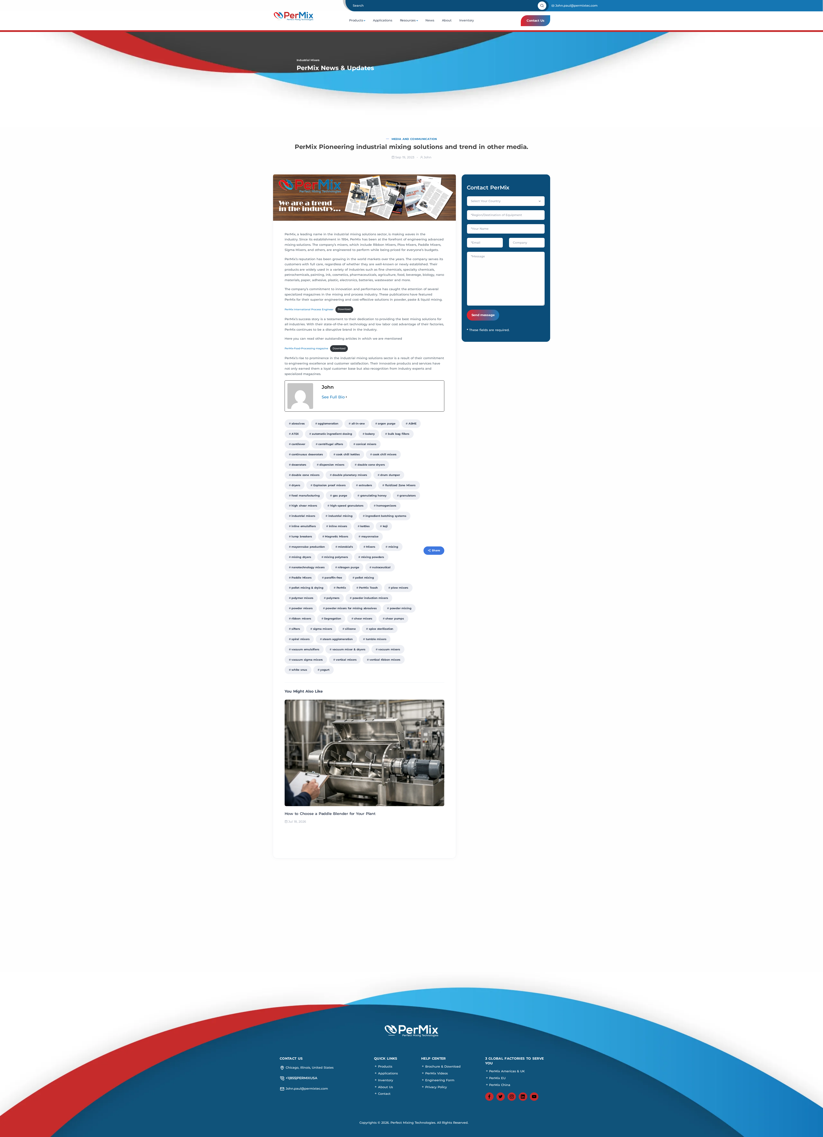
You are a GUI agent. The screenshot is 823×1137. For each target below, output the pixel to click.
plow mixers (399, 587)
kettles (365, 526)
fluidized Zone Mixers (400, 485)
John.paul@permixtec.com (576, 6)
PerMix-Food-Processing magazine (306, 348)
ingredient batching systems (385, 516)
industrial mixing (340, 516)
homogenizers (386, 505)
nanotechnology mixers (308, 567)
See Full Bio (333, 397)
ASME (412, 423)
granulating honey (373, 495)
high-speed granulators (346, 505)
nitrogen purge (348, 567)
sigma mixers (322, 628)
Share (436, 550)
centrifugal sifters (330, 444)
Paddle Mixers (301, 577)
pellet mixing (364, 577)
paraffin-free (333, 577)
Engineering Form (439, 1080)
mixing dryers (301, 557)
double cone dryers (371, 464)
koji (385, 526)
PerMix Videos (436, 1073)
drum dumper (390, 475)
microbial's (345, 546)
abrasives (298, 423)
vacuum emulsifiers (305, 649)
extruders (365, 485)
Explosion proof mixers (329, 485)
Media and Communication (414, 139)
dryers (295, 485)
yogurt (324, 669)
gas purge (340, 495)
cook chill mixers (384, 454)
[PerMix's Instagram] (512, 1096)
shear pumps (394, 618)
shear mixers (363, 618)
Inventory (466, 20)
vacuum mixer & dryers (348, 649)
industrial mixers (303, 516)
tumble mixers (376, 639)
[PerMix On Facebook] (489, 1096)
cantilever (298, 444)
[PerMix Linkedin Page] (523, 1096)
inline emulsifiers (303, 526)
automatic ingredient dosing (332, 433)
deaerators (298, 464)
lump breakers (301, 536)
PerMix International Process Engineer (309, 309)
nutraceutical (381, 567)
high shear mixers (304, 505)
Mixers (370, 546)
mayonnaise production (308, 546)
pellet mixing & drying (307, 587)
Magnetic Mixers (336, 536)
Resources (408, 20)
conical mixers (366, 444)
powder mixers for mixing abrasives (351, 608)
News (429, 20)
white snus (299, 669)
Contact (383, 1094)
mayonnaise (369, 536)
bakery (370, 433)
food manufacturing (305, 495)
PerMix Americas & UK (506, 1071)
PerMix (341, 587)
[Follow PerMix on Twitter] (500, 1096)
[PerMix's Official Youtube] (534, 1096)
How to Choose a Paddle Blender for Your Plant (330, 813)
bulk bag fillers (398, 433)
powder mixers (302, 608)
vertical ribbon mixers (384, 659)
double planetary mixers (349, 475)
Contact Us (535, 20)
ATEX (295, 433)
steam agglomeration (338, 639)
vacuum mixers (389, 649)
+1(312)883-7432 (411, 936)
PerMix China (499, 1085)
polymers (332, 598)
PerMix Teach (368, 587)
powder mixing (401, 608)
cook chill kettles (348, 454)
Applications (382, 20)
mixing (393, 546)
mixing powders (372, 557)
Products (356, 20)
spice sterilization (381, 628)
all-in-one (358, 423)
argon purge (386, 423)
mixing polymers (336, 557)
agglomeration (328, 423)
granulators (407, 495)
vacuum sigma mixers (307, 659)
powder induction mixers (370, 598)
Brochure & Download (442, 1066)
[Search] (542, 6)
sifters (295, 628)
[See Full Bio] (346, 397)
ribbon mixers (301, 618)
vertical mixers (346, 659)
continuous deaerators (307, 454)
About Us (385, 1087)
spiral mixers (300, 639)
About (447, 20)
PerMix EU (497, 1078)
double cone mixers (305, 475)
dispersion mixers (331, 464)
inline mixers (338, 526)
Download (344, 309)
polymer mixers (302, 598)
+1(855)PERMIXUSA (411, 922)
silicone (350, 628)
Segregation (332, 618)
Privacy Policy (435, 1087)
